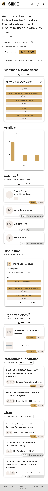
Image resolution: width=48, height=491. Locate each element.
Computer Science (23, 263)
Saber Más (24, 74)
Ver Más (5, 32)
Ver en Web (27, 52)
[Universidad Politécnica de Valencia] (9, 332)
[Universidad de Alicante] (16, 198)
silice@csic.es (24, 488)
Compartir (10, 52)
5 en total (16, 137)
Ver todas (24, 322)
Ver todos (24, 183)
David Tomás (10, 60)
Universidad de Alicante (25, 346)
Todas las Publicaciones (29, 303)
